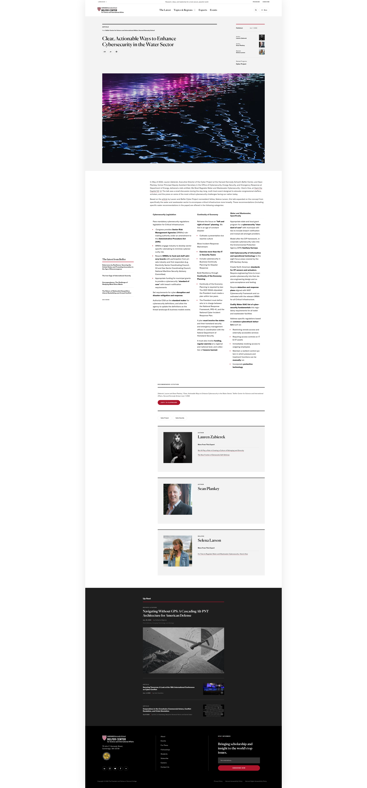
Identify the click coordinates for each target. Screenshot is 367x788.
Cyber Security (180, 418)
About (163, 736)
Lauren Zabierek (241, 38)
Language (101, 1)
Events (163, 741)
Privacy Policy (218, 781)
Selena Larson (240, 52)
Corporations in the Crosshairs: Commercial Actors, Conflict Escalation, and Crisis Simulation (167, 710)
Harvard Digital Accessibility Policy (256, 781)
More (265, 10)
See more (106, 299)
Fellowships (165, 750)
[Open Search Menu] (256, 10)
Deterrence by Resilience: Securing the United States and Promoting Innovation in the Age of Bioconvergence (117, 267)
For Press (164, 745)
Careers (164, 763)
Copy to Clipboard (169, 402)
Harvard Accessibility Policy (233, 781)
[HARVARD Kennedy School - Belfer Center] (110, 10)
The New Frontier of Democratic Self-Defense (214, 455)
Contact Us (165, 767)
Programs (256, 1)
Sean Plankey (240, 45)
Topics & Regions (185, 10)
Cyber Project (241, 64)
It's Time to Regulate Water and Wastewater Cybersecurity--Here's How (223, 554)
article (164, 199)
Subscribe (266, 1)
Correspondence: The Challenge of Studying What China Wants (115, 283)
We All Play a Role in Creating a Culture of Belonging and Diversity (221, 450)
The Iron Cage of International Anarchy (116, 276)
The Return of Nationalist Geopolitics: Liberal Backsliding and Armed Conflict (116, 292)
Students (164, 754)
